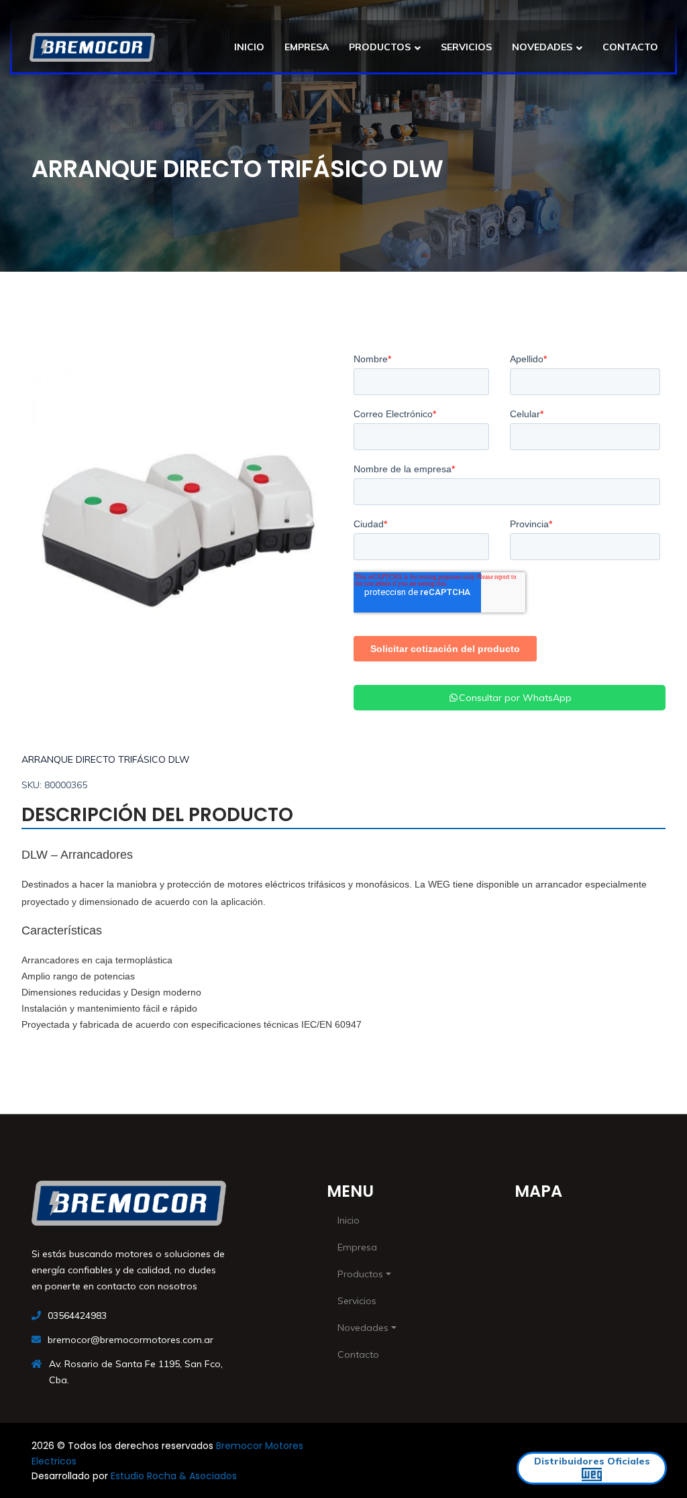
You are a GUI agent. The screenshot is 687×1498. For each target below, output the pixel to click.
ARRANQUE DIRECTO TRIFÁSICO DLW (105, 759)
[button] (44, 520)
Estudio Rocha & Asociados (174, 1476)
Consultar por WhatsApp (515, 698)
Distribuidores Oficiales (592, 1461)
